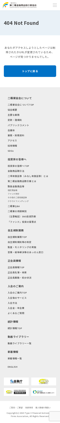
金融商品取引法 (16, 170)
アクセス (12, 140)
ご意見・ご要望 (16, 407)
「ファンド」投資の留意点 (22, 221)
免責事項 (29, 407)
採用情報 (12, 145)
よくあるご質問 (16, 313)
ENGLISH (13, 366)
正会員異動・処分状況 (20, 277)
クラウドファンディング (18, 201)
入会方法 (12, 302)
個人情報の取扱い (43, 407)
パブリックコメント (18, 125)
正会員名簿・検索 (17, 272)
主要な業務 (14, 114)
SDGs (11, 150)
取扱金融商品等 (16, 186)
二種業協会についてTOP (21, 104)
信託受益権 (12, 190)
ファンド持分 (13, 193)
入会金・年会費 (16, 308)
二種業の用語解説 (17, 211)
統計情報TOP (15, 328)
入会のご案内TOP (17, 292)
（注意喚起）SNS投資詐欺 (22, 216)
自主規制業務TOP (17, 236)
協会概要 (12, 109)
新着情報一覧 (15, 358)
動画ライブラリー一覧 (20, 343)
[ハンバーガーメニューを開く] (55, 5)
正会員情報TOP (16, 267)
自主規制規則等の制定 (20, 242)
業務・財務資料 (16, 135)
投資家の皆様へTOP (18, 165)
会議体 (11, 130)
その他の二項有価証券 (17, 197)
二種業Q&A (14, 206)
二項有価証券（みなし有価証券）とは (28, 176)
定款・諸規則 (15, 119)
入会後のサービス (17, 297)
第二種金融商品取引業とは (22, 181)
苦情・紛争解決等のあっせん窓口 (26, 252)
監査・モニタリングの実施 (22, 247)
